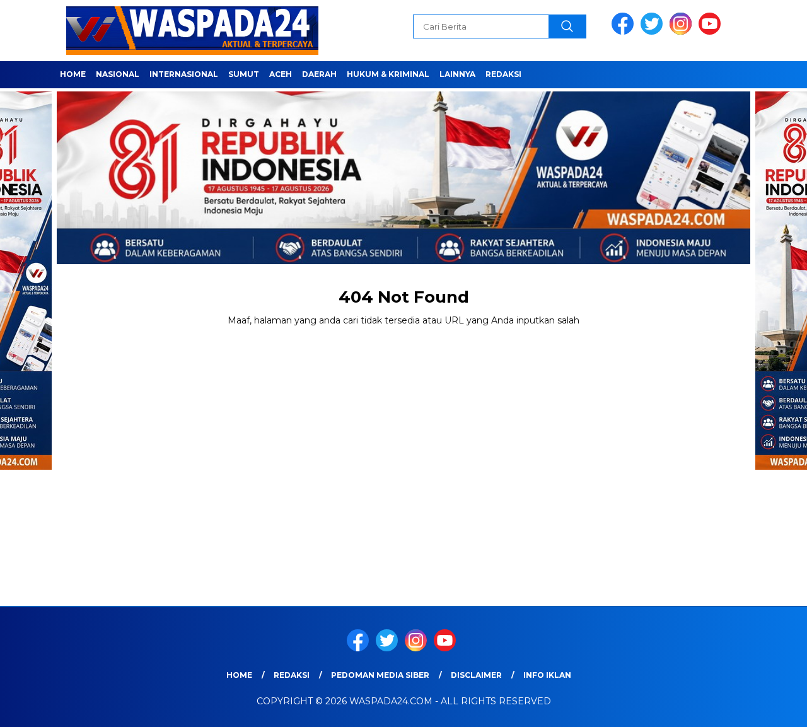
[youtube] (712, 32)
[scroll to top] (772, 707)
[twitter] (654, 32)
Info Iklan (547, 675)
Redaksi (503, 74)
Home (73, 74)
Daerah (319, 74)
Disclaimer (476, 675)
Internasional (183, 74)
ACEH (280, 74)
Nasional (117, 74)
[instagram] (683, 32)
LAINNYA (457, 74)
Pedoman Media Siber (380, 675)
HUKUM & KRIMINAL (388, 74)
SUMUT (243, 74)
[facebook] (625, 32)
